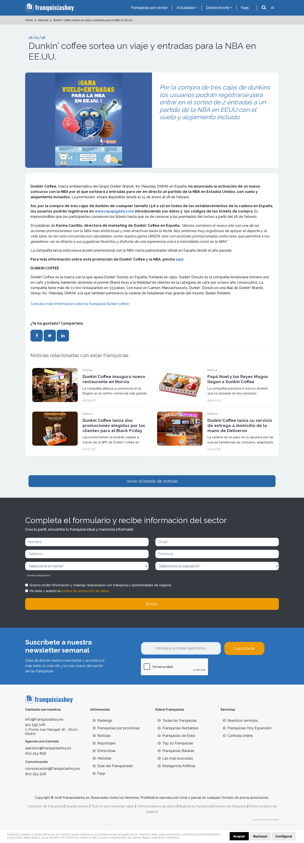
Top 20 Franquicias (177, 743)
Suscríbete (244, 648)
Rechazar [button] (260, 836)
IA (272, 8)
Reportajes (106, 743)
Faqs (245, 8)
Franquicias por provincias (118, 728)
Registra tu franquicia (194, 806)
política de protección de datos (85, 591)
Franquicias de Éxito (178, 736)
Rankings (104, 720)
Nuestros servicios (242, 720)
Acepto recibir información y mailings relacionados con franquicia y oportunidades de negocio (100, 585)
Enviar (152, 604)
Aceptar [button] (239, 836)
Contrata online (240, 736)
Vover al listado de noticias (152, 481)
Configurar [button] (284, 836)
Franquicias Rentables (180, 728)
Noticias (104, 736)
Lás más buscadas (177, 758)
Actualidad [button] (185, 8)
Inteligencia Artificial (178, 766)
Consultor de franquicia (45, 806)
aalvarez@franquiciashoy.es (48, 748)
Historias (104, 758)
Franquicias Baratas (178, 751)
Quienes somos (77, 806)
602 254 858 (35, 753)
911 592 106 (35, 725)
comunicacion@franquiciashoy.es (52, 768)
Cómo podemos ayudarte (156, 806)
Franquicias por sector (149, 8)
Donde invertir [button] (217, 8)
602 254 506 (35, 774)
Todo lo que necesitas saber (112, 806)
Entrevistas (106, 751)
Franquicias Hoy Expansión (249, 728)
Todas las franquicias (179, 720)
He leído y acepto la (69, 591)
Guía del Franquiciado (115, 766)
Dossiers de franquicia (229, 806)
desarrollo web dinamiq (266, 819)
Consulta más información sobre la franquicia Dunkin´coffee (79, 304)
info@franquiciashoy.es (44, 719)
